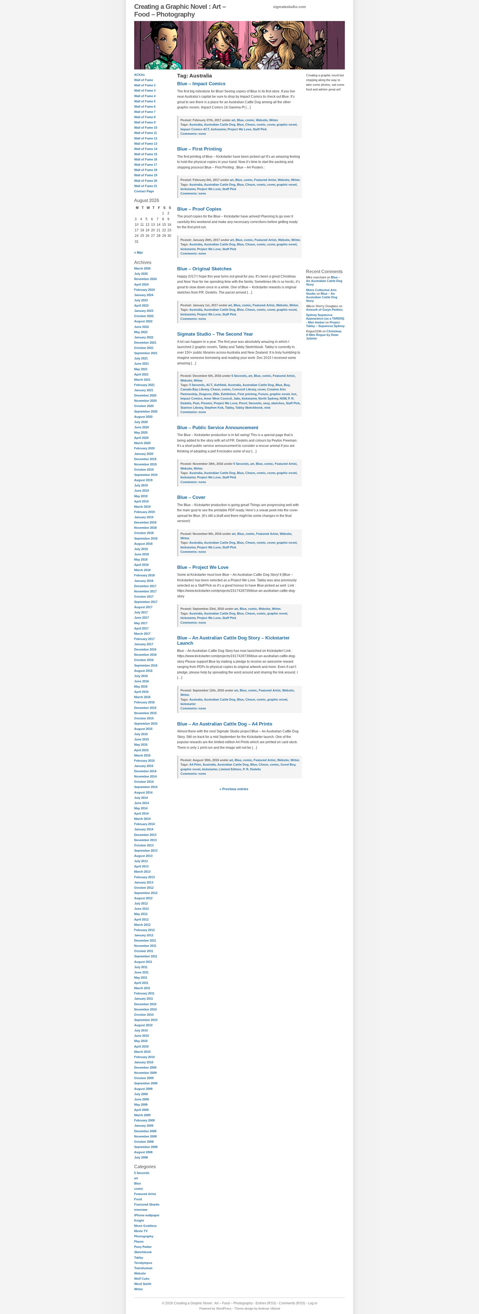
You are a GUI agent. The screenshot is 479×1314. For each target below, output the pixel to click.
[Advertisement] (322, 180)
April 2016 (141, 691)
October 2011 (143, 951)
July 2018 (141, 549)
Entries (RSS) (266, 1303)
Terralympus (143, 1262)
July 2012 (141, 903)
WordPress (223, 1308)
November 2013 (145, 840)
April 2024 (141, 284)
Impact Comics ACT (194, 129)
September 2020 (145, 411)
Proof (243, 403)
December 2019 (145, 459)
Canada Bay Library (194, 389)
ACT (209, 385)
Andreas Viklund (269, 1308)
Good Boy (288, 764)
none (193, 133)
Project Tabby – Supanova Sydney (325, 324)
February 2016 (144, 702)
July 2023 (141, 300)
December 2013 (145, 834)
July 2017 (141, 612)
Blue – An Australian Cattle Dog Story (324, 281)
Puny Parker (143, 1246)
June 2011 (141, 972)
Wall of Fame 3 (145, 90)
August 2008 (143, 1152)
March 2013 (142, 871)
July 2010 (141, 1030)
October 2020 (144, 406)
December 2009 (145, 1067)
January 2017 (143, 644)
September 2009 (145, 1083)
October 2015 (144, 718)
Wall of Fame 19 (145, 175)
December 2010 (145, 1004)
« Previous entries (234, 789)
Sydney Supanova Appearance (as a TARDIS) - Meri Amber (325, 318)
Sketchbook (143, 1252)
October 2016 (144, 660)
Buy (286, 385)
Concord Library (244, 389)
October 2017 (144, 596)
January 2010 (143, 1062)
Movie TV (140, 1231)
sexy (266, 403)
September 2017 (145, 601)
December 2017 (145, 586)
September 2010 (145, 1020)
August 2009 (143, 1088)
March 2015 (142, 755)
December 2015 (145, 707)
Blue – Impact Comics (201, 83)
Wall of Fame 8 (145, 117)
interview (140, 1209)
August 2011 (143, 961)
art (136, 1178)
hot (293, 394)
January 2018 (143, 580)
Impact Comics (191, 398)
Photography (143, 1236)
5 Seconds (141, 1173)
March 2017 (142, 633)
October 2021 (144, 347)
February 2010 (144, 1057)
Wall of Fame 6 (145, 106)
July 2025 (141, 273)
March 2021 (142, 379)
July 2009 (141, 1094)
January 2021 (143, 390)
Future (263, 394)
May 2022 (140, 332)
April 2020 (141, 437)
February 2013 (144, 877)
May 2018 (140, 559)
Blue (137, 1183)
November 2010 (145, 1009)
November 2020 (145, 400)
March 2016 (142, 697)
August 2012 (143, 898)
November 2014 (145, 776)
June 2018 (141, 554)
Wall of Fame (143, 80)
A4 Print (195, 764)
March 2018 (142, 570)
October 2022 (144, 316)
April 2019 (141, 501)
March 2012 (142, 924)
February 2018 (144, 575)
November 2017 (145, 591)
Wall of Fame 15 (145, 154)
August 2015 (143, 728)
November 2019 (145, 464)
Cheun (250, 124)
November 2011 (145, 945)
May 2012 (140, 914)
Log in (312, 1303)
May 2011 (140, 977)
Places (139, 1241)
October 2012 (144, 887)
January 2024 (143, 295)
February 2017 (144, 639)
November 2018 (145, 527)
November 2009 (145, 1072)
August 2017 (143, 607)
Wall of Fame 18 (145, 170)
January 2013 (143, 882)
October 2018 (144, 533)
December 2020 (145, 395)
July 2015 (141, 734)
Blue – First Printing (199, 149)
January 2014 (143, 829)
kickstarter (218, 129)
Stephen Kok (214, 407)
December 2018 (145, 522)
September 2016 (145, 665)
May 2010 (140, 1041)
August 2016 (143, 670)
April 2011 (141, 982)
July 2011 (140, 967)
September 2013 (145, 850)
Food (138, 1199)
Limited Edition (230, 769)
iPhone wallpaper (146, 1215)
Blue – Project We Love (202, 567)
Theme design (243, 1308)
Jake (236, 398)
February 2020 (144, 448)
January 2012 (143, 935)
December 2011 (145, 940)
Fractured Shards (146, 1204)
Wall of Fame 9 (145, 122)
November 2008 (145, 1136)
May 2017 (140, 623)
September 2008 (145, 1147)
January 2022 (143, 337)
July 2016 (141, 676)
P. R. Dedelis (252, 769)
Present (206, 403)
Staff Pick (260, 129)
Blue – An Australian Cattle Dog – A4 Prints (224, 724)
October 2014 (144, 781)
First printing (247, 394)
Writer (138, 1289)
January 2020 (143, 453)
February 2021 (144, 385)
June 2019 (141, 490)
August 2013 (143, 855)
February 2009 (144, 1120)
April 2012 (141, 919)
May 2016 (140, 686)
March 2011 (142, 988)
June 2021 (141, 363)
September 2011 (145, 956)
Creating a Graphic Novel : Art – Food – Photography (180, 10)
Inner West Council (218, 398)
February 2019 (144, 512)
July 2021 (141, 358)
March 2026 (142, 268)
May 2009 (140, 1104)
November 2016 (145, 654)
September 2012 (145, 893)
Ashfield (220, 385)
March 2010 (142, 1051)
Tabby (138, 1257)
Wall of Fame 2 (145, 85)
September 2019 (145, 474)
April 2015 (141, 750)
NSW (283, 398)
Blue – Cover (191, 497)
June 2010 (141, 1035)
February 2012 (144, 930)
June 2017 (141, 617)
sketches (277, 403)
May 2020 (140, 432)
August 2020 (143, 416)
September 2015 (145, 723)
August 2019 (143, 480)
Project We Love (239, 129)
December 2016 (145, 649)
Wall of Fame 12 (145, 138)
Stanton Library (191, 407)
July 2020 (141, 422)
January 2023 (143, 310)
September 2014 (145, 787)
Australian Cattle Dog (219, 124)
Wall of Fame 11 (145, 132)
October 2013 (144, 845)
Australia (195, 124)
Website (140, 1273)
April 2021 (141, 374)
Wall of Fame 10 (145, 127)
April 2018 (141, 564)
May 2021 (140, 369)
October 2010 (144, 1014)
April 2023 (141, 305)
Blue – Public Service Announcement (217, 427)
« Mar (138, 253)
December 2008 (145, 1131)
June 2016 (141, 681)
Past (196, 403)
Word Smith (142, 1284)
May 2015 (140, 744)
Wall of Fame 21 (145, 186)
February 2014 (144, 824)
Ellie (216, 394)
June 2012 (141, 908)
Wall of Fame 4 (145, 96)
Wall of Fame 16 (145, 159)
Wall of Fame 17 (145, 164)
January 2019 (143, 517)
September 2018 (145, 538)
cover (271, 124)
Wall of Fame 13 (145, 143)
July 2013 (141, 861)
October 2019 (144, 469)
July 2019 (141, 485)
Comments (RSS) (292, 1303)
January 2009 (143, 1125)
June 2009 (141, 1099)
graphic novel (287, 124)
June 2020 (141, 427)
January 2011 (143, 998)
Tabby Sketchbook (249, 407)
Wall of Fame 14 (145, 149)
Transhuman (143, 1268)
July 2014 (141, 797)
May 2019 (140, 496)
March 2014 (142, 818)
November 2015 (145, 713)
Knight (139, 1220)
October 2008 (144, 1141)
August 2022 (143, 321)
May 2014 (140, 808)
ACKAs (139, 74)
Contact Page (144, 191)
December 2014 (145, 771)
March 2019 (142, 506)
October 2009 (144, 1078)
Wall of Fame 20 (145, 180)
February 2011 (144, 993)
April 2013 (141, 866)
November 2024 (145, 279)
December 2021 (145, 342)
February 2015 (144, 760)
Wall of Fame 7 (145, 111)
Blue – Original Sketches (204, 268)
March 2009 (142, 1115)
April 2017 (141, 628)
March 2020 (142, 443)
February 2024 (144, 289)
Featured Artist (145, 1194)
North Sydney (268, 398)
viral (267, 407)
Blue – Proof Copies (199, 209)
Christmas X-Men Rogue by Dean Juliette (324, 335)
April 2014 (141, 813)
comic (138, 1188)
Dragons (205, 394)
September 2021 (145, 353)
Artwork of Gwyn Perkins (324, 309)
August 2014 (143, 792)
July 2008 (141, 1157)
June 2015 (141, 739)
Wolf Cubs (141, 1278)
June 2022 (141, 326)
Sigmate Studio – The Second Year (215, 334)
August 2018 (143, 543)
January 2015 (143, 766)
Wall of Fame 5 (145, 101)
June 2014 (141, 803)
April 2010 (141, 1046)
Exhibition (228, 394)
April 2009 (141, 1109)
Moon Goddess (145, 1225)
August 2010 (143, 1025)
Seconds (255, 403)
